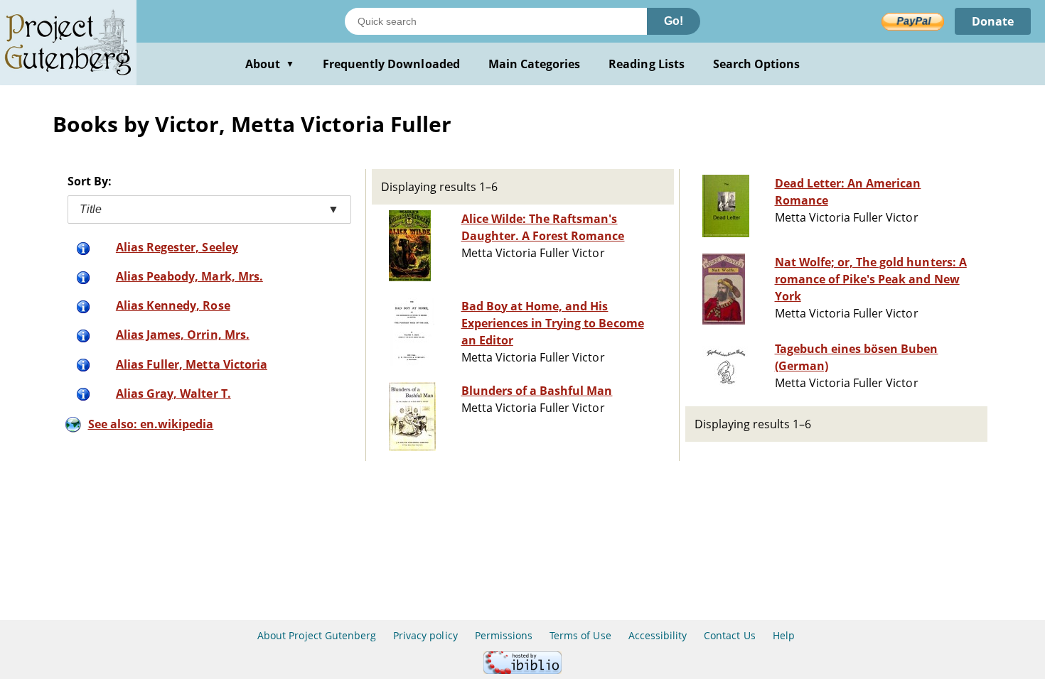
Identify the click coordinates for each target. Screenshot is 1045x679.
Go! (673, 21)
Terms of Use (580, 635)
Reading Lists (647, 64)
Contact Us (729, 635)
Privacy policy (425, 635)
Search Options (756, 64)
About (269, 64)
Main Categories (534, 64)
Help (784, 635)
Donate (993, 21)
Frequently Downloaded (391, 64)
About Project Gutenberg (316, 635)
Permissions (503, 635)
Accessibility (657, 635)
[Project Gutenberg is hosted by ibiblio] (522, 670)
